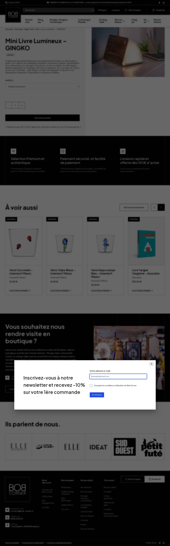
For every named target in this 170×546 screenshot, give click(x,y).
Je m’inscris (97, 395)
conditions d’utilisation (114, 386)
